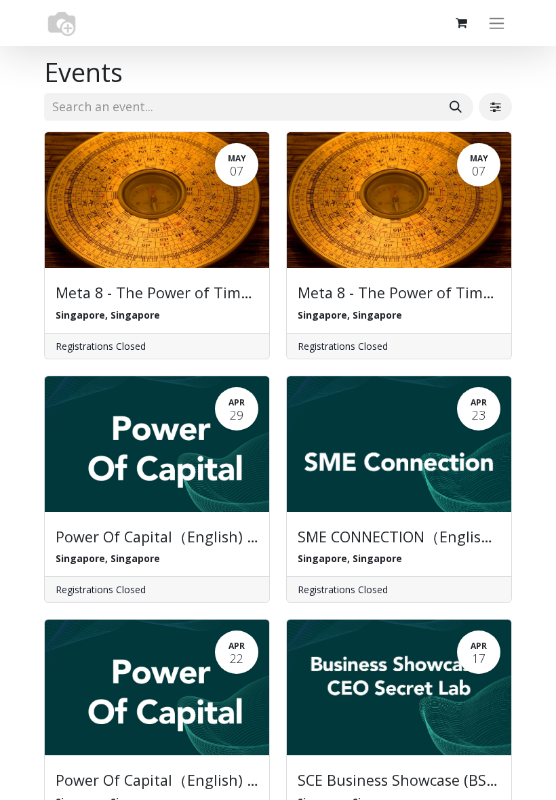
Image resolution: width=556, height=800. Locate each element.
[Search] (455, 107)
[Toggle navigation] (496, 23)
